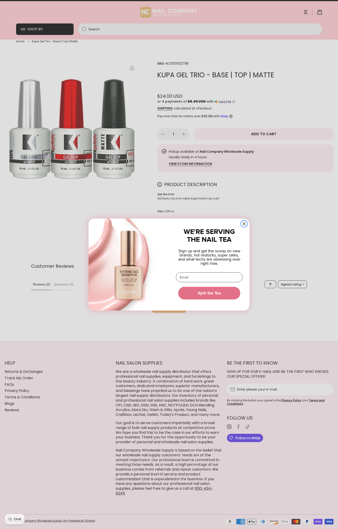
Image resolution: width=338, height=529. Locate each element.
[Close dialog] (244, 223)
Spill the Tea (209, 293)
